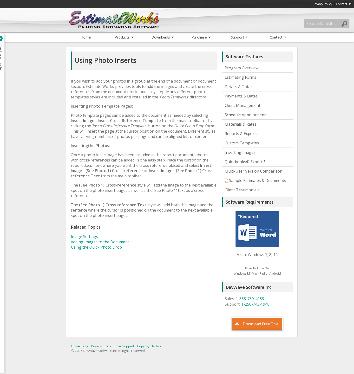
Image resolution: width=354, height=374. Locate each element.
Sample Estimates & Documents (257, 180)
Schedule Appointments (246, 114)
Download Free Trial (260, 324)
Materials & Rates (240, 124)
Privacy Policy (322, 4)
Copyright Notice (149, 346)
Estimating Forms (240, 77)
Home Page (79, 346)
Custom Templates (242, 143)
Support (237, 37)
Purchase (199, 37)
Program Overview (241, 68)
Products (122, 37)
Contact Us (344, 4)
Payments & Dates (241, 96)
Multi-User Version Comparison (253, 171)
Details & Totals (239, 86)
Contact (276, 37)
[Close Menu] (3, 38)
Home (85, 37)
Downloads (160, 37)
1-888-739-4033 (250, 298)
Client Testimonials (242, 190)
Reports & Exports (241, 133)
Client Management (242, 105)
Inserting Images (240, 152)
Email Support (124, 346)
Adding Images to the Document (100, 242)
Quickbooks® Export (245, 161)
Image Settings (84, 236)
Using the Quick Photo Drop (96, 247)
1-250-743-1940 (255, 304)
